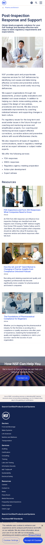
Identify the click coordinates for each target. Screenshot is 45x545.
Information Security (8, 466)
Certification (6, 452)
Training (4, 459)
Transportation (7, 440)
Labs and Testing (8, 462)
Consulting (5, 456)
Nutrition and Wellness (9, 437)
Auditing (4, 449)
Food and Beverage (8, 427)
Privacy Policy (34, 535)
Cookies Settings (11, 540)
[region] (22, 533)
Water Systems (7, 430)
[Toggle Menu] (41, 3)
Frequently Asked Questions (11, 502)
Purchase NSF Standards (12, 519)
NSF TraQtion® (7, 469)
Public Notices (7, 505)
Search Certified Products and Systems (18, 407)
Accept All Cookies (32, 540)
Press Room (6, 495)
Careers (4, 484)
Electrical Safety (7, 476)
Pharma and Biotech (12, 7)
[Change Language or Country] (31, 3)
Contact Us (5, 488)
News (4, 491)
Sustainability (6, 473)
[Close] (42, 525)
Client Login (6, 509)
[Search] (36, 3)
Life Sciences (6, 434)
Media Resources (8, 498)
